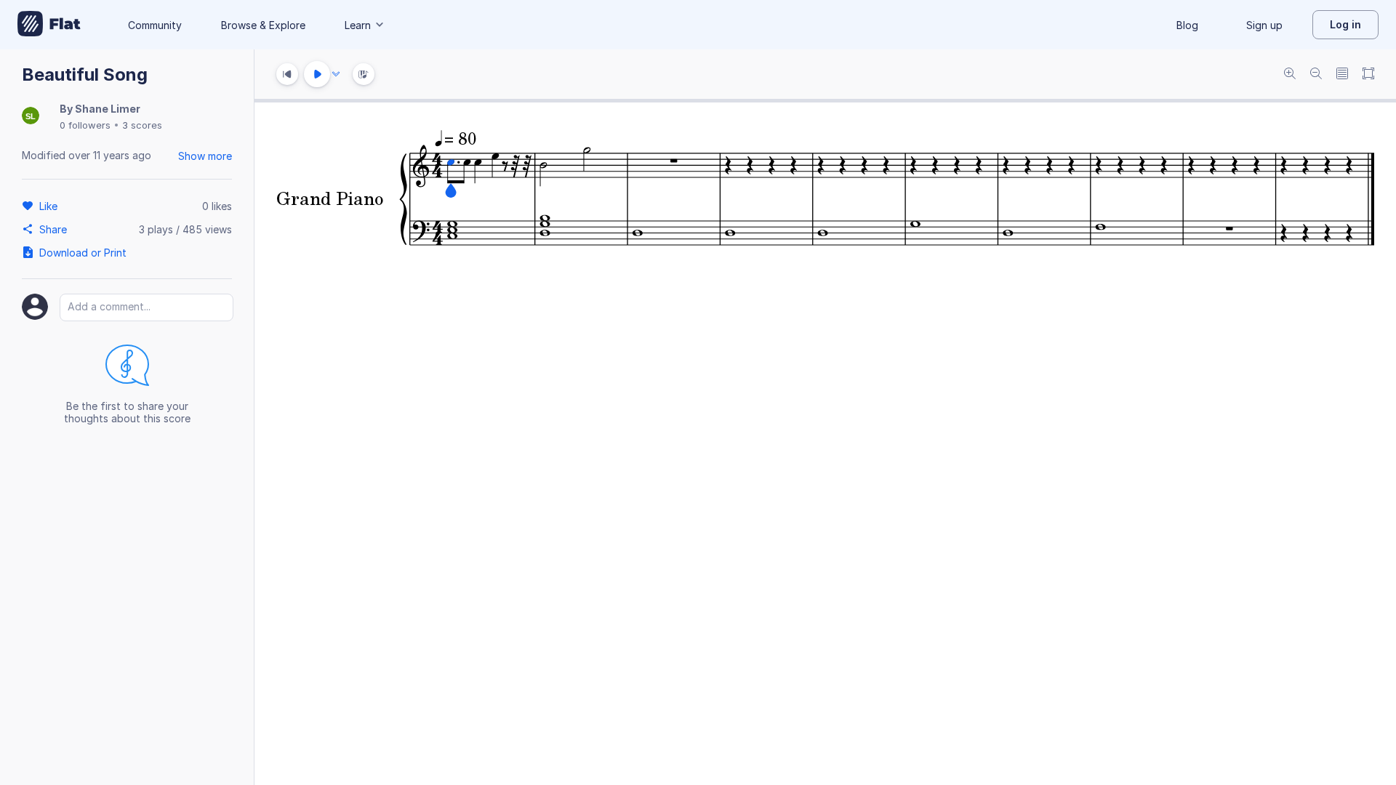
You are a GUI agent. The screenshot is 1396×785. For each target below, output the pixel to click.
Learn (358, 25)
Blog (1187, 25)
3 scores (142, 125)
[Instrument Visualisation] (363, 74)
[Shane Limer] (30, 116)
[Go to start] (287, 74)
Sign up (1264, 25)
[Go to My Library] (49, 25)
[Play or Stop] (317, 74)
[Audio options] (336, 74)
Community (155, 25)
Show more (205, 156)
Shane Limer (107, 108)
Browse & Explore (263, 25)
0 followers (85, 125)
